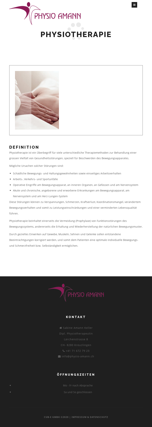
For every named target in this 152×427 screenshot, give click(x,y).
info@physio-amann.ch (78, 356)
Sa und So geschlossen (78, 392)
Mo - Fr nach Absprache (78, 385)
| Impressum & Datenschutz (88, 417)
